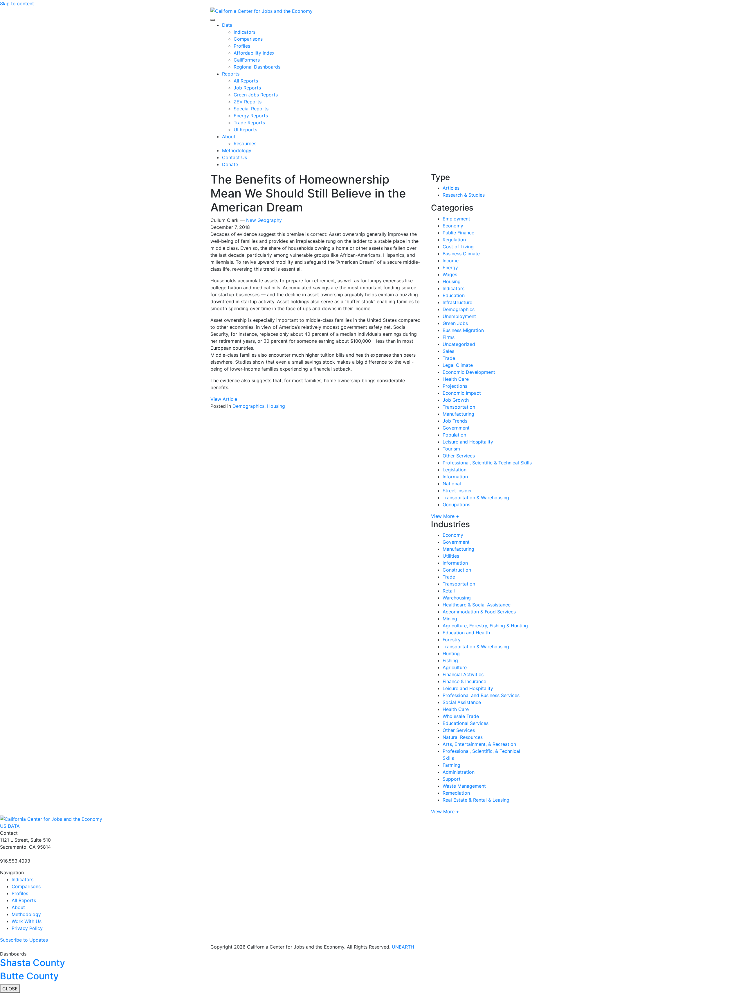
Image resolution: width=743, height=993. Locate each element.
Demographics (248, 406)
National (452, 483)
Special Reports (251, 109)
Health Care (456, 379)
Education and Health (466, 632)
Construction (457, 570)
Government (456, 428)
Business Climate (461, 253)
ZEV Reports (248, 102)
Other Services (459, 456)
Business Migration (463, 330)
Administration (459, 772)
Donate (230, 164)
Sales (448, 351)
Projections (455, 386)
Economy (453, 226)
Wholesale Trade (461, 716)
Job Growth (456, 400)
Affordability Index (254, 53)
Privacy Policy (27, 928)
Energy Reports (251, 115)
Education (454, 295)
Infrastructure (457, 302)
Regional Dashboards (257, 67)
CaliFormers (247, 60)
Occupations (456, 504)
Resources (245, 143)
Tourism (451, 449)
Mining (450, 619)
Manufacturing (458, 414)
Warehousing (457, 598)
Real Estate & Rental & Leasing (476, 800)
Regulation (454, 240)
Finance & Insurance (464, 681)
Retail (449, 591)
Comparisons (248, 39)
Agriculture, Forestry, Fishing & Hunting (485, 626)
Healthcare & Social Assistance (477, 605)
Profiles (242, 46)
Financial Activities (463, 674)
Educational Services (465, 723)
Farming (451, 765)
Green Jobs (455, 323)
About (228, 136)
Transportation (459, 407)
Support (452, 779)
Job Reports (247, 88)
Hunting (451, 653)
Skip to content (17, 3)
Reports (230, 74)
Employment (456, 219)
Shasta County (32, 962)
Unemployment (459, 316)
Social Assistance (462, 702)
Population (454, 435)
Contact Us (234, 157)
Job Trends (455, 421)
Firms (449, 337)
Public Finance (458, 233)
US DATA (10, 826)
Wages (450, 274)
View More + (445, 516)
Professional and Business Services (481, 695)
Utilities (451, 556)
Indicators (244, 32)
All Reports (246, 81)
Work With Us (27, 921)
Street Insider (457, 490)
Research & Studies (464, 195)
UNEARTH (403, 947)
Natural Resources (463, 737)
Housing (276, 406)
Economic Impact (462, 393)
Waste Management (464, 786)
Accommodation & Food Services (479, 612)
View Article (223, 399)
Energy (450, 267)
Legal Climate (458, 365)
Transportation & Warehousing (476, 497)
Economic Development (469, 372)
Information (455, 477)
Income (451, 260)
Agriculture (455, 667)
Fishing (450, 660)
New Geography (264, 220)
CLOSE (10, 989)
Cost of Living (458, 246)
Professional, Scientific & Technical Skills (487, 463)
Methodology (236, 150)
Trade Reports (249, 122)
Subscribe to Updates (24, 940)
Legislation (454, 470)
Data (227, 25)
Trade (449, 358)
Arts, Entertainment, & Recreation (479, 744)
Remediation (456, 793)
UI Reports (245, 129)
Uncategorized (459, 344)
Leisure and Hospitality (468, 442)
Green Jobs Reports (256, 95)
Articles (451, 188)
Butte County (29, 976)
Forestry (452, 639)
